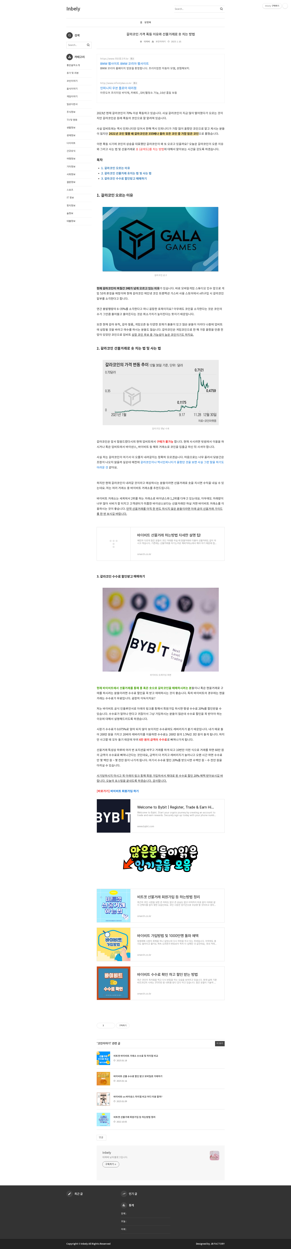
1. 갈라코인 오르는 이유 (115, 168)
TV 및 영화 (72, 120)
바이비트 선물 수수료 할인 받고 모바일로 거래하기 (138, 1076)
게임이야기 (72, 96)
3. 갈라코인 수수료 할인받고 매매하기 (124, 178)
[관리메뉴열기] (285, 5)
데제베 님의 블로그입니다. (115, 1157)
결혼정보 (71, 182)
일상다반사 (72, 104)
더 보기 (220, 1043)
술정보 (70, 213)
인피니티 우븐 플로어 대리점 (118, 88)
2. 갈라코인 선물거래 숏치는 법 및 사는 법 (126, 173)
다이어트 (71, 143)
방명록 (147, 22)
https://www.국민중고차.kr (114, 59)
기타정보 (71, 166)
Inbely (106, 1153)
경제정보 (71, 135)
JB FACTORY (218, 1243)
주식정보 (71, 112)
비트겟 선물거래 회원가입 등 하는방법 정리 (134, 1117)
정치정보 (71, 205)
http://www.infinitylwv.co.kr (116, 83)
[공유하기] (107, 1025)
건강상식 (71, 151)
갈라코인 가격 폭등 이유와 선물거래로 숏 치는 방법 (160, 34)
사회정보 (71, 174)
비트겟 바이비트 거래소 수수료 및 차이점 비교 (136, 1056)
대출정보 (71, 221)
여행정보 (71, 159)
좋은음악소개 (73, 65)
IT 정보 (70, 197)
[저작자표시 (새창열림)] (131, 1025)
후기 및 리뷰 (73, 73)
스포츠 (70, 190)
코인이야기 (161, 41)
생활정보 (71, 127)
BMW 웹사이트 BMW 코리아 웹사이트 (124, 64)
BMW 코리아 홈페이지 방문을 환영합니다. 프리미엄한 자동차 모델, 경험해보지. (145, 68)
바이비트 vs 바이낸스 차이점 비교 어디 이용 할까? (138, 1096)
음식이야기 (72, 89)
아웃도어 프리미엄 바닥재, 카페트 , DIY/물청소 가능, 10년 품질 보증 (138, 92)
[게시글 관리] (111, 1025)
